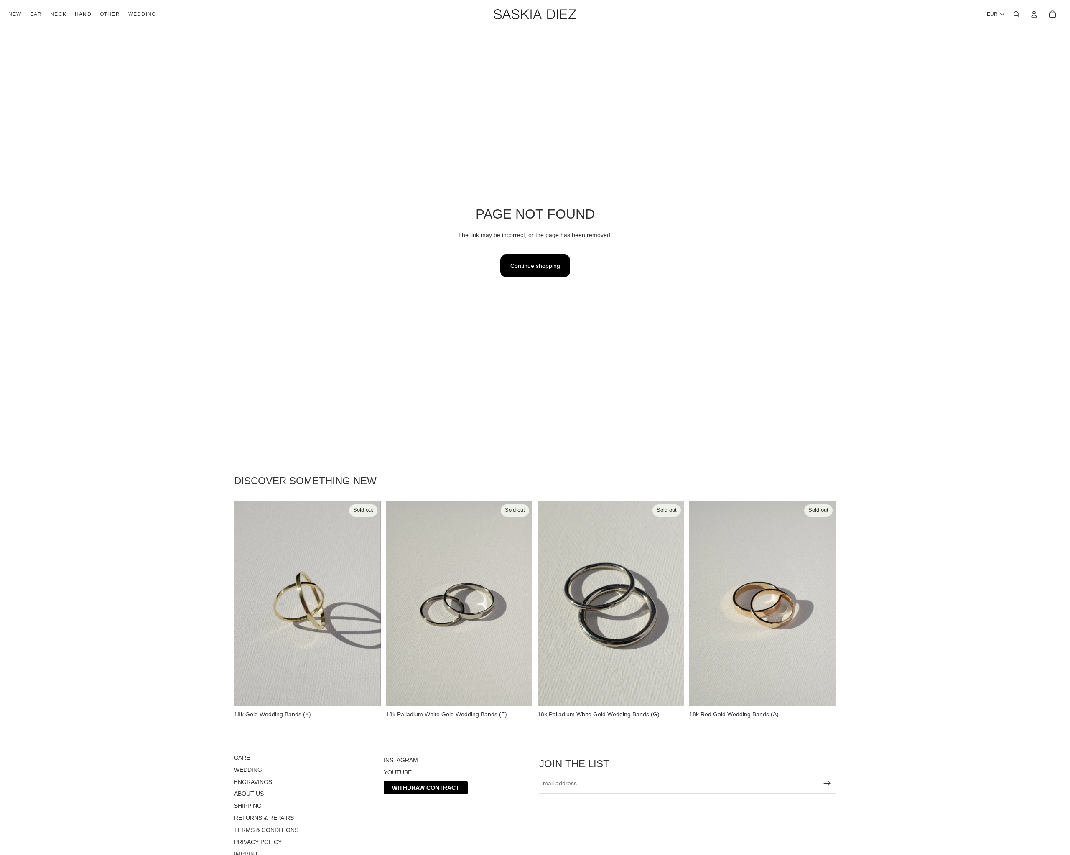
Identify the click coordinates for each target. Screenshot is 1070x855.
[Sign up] (827, 783)
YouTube (398, 772)
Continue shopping (535, 265)
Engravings (253, 781)
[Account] (1034, 14)
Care (242, 757)
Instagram (401, 760)
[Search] (1016, 14)
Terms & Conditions (266, 830)
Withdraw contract (425, 787)
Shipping (248, 805)
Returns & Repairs (264, 817)
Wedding (248, 769)
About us (249, 793)
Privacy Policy (258, 841)
